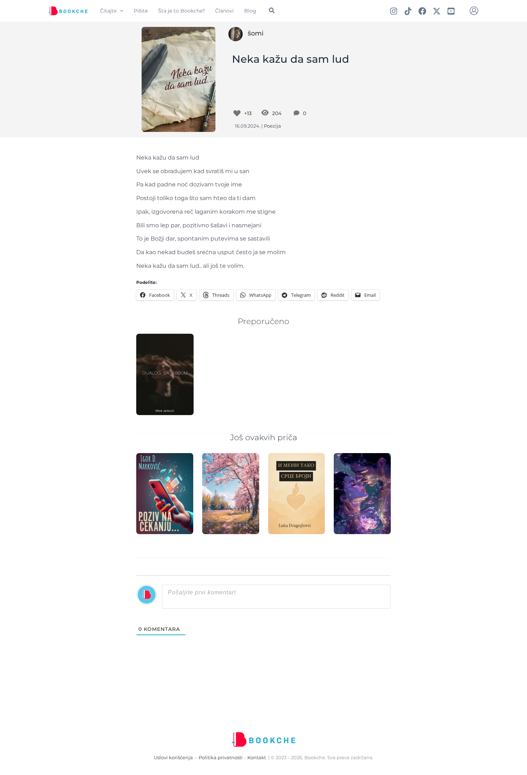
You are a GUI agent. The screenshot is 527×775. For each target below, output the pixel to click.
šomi (256, 33)
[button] (120, 11)
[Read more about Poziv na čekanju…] (164, 493)
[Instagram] (394, 11)
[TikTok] (408, 11)
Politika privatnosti (221, 757)
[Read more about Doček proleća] (230, 493)
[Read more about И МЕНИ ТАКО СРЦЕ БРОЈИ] (296, 493)
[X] (437, 11)
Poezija (272, 126)
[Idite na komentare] (298, 113)
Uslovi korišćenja (173, 757)
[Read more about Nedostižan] (362, 493)
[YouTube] (451, 11)
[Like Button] (237, 113)
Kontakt (256, 757)
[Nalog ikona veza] (474, 10)
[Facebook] (422, 11)
